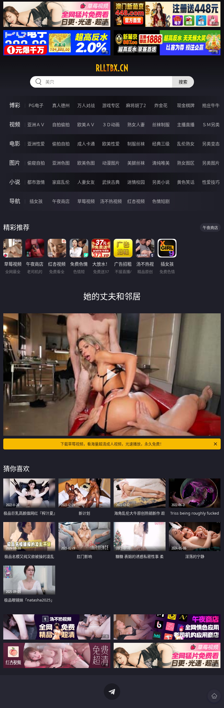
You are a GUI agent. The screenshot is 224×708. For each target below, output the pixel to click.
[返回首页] (214, 696)
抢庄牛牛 (211, 105)
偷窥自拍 (36, 163)
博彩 (14, 105)
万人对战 (86, 105)
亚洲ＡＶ (36, 125)
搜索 (183, 82)
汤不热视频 (111, 201)
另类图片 (211, 163)
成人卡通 (86, 144)
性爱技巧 (211, 182)
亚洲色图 (61, 163)
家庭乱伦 (61, 182)
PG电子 (36, 105)
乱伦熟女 (185, 144)
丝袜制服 (161, 125)
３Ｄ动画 (111, 125)
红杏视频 (136, 201)
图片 (14, 163)
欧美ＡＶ (86, 125)
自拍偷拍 (61, 125)
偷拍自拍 (61, 144)
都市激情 (36, 182)
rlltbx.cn (112, 67)
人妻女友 (86, 182)
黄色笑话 (185, 182)
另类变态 (211, 144)
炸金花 (160, 105)
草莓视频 (86, 201)
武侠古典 (111, 182)
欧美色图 (86, 163)
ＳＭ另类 (211, 125)
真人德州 (61, 105)
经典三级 (161, 144)
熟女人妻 (136, 125)
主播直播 (185, 125)
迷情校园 (136, 182)
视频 (14, 124)
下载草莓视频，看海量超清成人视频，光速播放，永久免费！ (112, 443)
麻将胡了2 (136, 105)
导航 (14, 201)
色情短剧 (161, 201)
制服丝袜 (136, 144)
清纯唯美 (161, 163)
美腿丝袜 (136, 163)
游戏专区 (111, 105)
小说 (14, 182)
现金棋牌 (185, 105)
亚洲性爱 (36, 144)
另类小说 (161, 182)
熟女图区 (185, 163)
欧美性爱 (111, 144)
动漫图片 (111, 163)
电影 (14, 143)
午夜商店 (61, 201)
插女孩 (36, 201)
